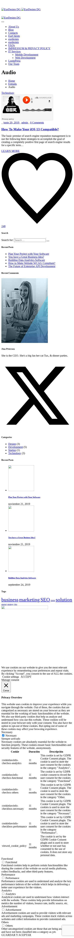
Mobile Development (26, 54)
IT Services (14, 51)
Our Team (13, 63)
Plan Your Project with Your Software (28, 253)
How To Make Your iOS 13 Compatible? (30, 129)
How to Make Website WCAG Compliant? (31, 263)
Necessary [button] (7, 732)
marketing (29, 599)
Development (15, 447)
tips (15, 604)
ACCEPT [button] (26, 676)
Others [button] (5, 922)
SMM (53, 601)
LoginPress (14, 60)
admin (24, 122)
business (9, 599)
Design (12, 443)
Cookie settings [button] (10, 676)
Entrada (12, 83)
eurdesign (13, 39)
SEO (45, 599)
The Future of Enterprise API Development (31, 266)
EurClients (14, 35)
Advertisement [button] (9, 906)
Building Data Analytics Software (26, 260)
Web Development (25, 57)
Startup (12, 450)
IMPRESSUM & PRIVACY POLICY (29, 48)
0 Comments (37, 122)
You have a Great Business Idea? (26, 256)
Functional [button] (7, 858)
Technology (7, 92)
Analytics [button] (6, 890)
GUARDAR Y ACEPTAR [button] (16, 935)
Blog (11, 29)
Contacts (13, 32)
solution (64, 599)
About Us (13, 26)
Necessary (11, 735)
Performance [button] (8, 874)
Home (11, 80)
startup (4, 604)
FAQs (11, 45)
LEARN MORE (10, 151)
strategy (10, 604)
